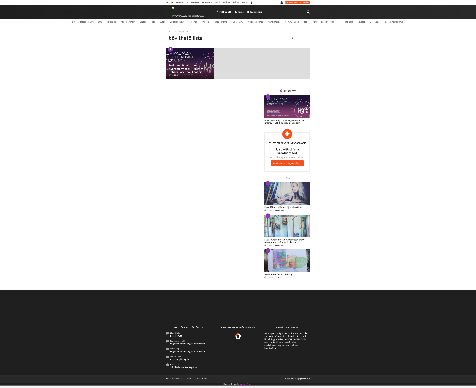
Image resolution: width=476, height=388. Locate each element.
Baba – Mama (221, 21)
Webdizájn (245, 384)
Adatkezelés (177, 379)
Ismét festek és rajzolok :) (278, 274)
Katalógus (207, 2)
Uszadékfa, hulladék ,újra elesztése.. (283, 207)
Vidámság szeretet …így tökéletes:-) (426, 317)
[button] (251, 2)
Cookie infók (201, 379)
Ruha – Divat (237, 21)
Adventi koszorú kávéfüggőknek (377, 317)
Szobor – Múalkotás (330, 21)
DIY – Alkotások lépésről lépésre (87, 21)
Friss (241, 11)
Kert (315, 21)
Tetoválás (348, 21)
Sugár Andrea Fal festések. (401, 316)
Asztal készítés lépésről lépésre (278, 317)
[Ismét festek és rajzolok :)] (287, 260)
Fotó (153, 21)
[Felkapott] (170, 49)
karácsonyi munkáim (352, 316)
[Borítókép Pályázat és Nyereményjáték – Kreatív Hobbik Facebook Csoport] (287, 106)
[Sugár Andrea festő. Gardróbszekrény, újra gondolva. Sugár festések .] (287, 226)
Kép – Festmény (128, 21)
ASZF (168, 379)
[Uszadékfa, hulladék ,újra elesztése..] (287, 193)
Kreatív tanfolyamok (394, 21)
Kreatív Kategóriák (178, 2)
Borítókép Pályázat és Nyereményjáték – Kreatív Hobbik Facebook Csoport (185, 68)
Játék (305, 21)
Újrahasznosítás (255, 21)
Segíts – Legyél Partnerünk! (236, 2)
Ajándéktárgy (274, 21)
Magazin (195, 2)
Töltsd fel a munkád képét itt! (183, 367)
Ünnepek (205, 21)
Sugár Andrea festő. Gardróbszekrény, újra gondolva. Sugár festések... (203, 318)
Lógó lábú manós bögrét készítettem (187, 343)
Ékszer (143, 21)
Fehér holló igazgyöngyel (252, 316)
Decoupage (375, 21)
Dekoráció (111, 21)
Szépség (361, 21)
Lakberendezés (177, 21)
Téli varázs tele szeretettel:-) (451, 317)
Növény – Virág (292, 21)
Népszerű (256, 11)
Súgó (217, 2)
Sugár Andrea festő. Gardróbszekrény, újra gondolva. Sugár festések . (284, 240)
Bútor (162, 21)
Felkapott (225, 11)
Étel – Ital (192, 21)
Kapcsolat (188, 379)
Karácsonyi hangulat (179, 359)
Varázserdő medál (302, 316)
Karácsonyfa (176, 335)
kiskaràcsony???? (327, 316)
